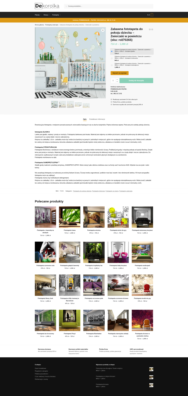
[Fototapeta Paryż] (69, 320)
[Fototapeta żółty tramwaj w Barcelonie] (69, 285)
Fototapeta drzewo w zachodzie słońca (142, 335)
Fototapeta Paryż (70, 333)
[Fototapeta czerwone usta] (45, 252)
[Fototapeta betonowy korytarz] (142, 217)
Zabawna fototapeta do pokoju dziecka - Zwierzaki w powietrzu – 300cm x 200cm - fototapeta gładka (133, 50)
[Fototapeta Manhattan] (94, 320)
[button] (102, 30)
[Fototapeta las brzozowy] (45, 320)
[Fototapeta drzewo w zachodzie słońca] (142, 320)
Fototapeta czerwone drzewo (118, 298)
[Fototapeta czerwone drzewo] (118, 285)
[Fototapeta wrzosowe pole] (94, 285)
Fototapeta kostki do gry (142, 298)
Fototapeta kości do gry (118, 230)
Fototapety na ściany (112, 191)
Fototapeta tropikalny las (93, 265)
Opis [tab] (85, 119)
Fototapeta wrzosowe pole (94, 298)
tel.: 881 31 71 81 (109, 20)
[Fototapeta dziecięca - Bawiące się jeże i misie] (150, 29)
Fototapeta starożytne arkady (118, 333)
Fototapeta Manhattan (93, 333)
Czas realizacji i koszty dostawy (45, 376)
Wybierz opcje (45, 239)
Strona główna (39, 25)
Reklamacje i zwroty (41, 379)
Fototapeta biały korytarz (118, 265)
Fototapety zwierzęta (51, 25)
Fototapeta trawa (69, 230)
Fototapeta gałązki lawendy (69, 265)
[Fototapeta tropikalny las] (94, 252)
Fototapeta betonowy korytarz (142, 230)
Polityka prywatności (41, 374)
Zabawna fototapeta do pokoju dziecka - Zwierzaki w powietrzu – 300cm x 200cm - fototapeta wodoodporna (133, 64)
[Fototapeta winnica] (94, 217)
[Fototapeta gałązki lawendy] (69, 252)
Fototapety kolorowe (98, 191)
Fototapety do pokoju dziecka (82, 191)
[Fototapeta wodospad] (142, 252)
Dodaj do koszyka (136, 81)
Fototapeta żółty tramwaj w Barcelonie (69, 299)
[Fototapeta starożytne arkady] (118, 320)
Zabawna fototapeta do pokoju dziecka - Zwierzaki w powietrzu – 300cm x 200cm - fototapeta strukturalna (133, 57)
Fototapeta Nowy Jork (45, 298)
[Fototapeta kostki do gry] (142, 285)
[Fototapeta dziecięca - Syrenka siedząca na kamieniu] (152, 29)
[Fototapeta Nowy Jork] (45, 285)
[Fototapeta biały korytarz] (118, 252)
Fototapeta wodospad (142, 265)
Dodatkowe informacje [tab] (97, 119)
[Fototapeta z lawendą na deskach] (45, 217)
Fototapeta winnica (93, 230)
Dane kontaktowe (40, 368)
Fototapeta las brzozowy (45, 333)
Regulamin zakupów (41, 371)
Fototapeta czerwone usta (45, 265)
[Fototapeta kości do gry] (118, 217)
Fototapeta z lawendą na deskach (45, 231)
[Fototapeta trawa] (69, 217)
